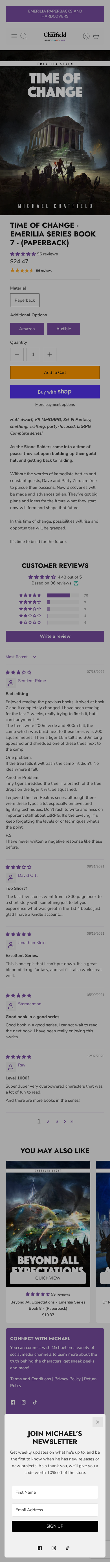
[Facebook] (39, 1548)
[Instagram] (53, 1548)
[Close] (98, 1422)
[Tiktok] (67, 1548)
